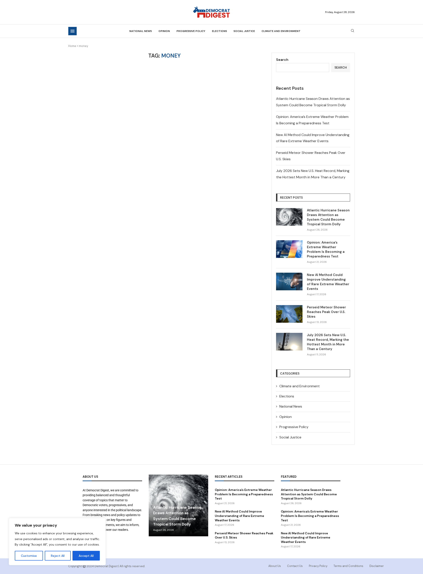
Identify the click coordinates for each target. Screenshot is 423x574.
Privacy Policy (318, 566)
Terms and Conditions (348, 566)
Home (72, 46)
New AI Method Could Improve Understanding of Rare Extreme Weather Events (328, 282)
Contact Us (295, 566)
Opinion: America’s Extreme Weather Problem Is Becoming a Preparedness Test (326, 249)
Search (282, 59)
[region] (57, 541)
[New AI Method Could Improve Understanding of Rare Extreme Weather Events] (289, 281)
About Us (274, 566)
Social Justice (244, 31)
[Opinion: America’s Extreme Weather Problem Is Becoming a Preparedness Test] (289, 249)
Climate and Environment (281, 31)
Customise (29, 556)
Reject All (58, 556)
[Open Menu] (72, 31)
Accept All (86, 556)
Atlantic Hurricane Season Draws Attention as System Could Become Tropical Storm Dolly (328, 217)
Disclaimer (376, 566)
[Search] (352, 31)
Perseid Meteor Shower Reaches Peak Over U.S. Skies (326, 312)
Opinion (164, 31)
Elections (219, 31)
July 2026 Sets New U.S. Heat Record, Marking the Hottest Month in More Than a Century (328, 342)
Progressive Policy (190, 31)
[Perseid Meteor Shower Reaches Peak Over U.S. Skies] (289, 314)
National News (140, 31)
